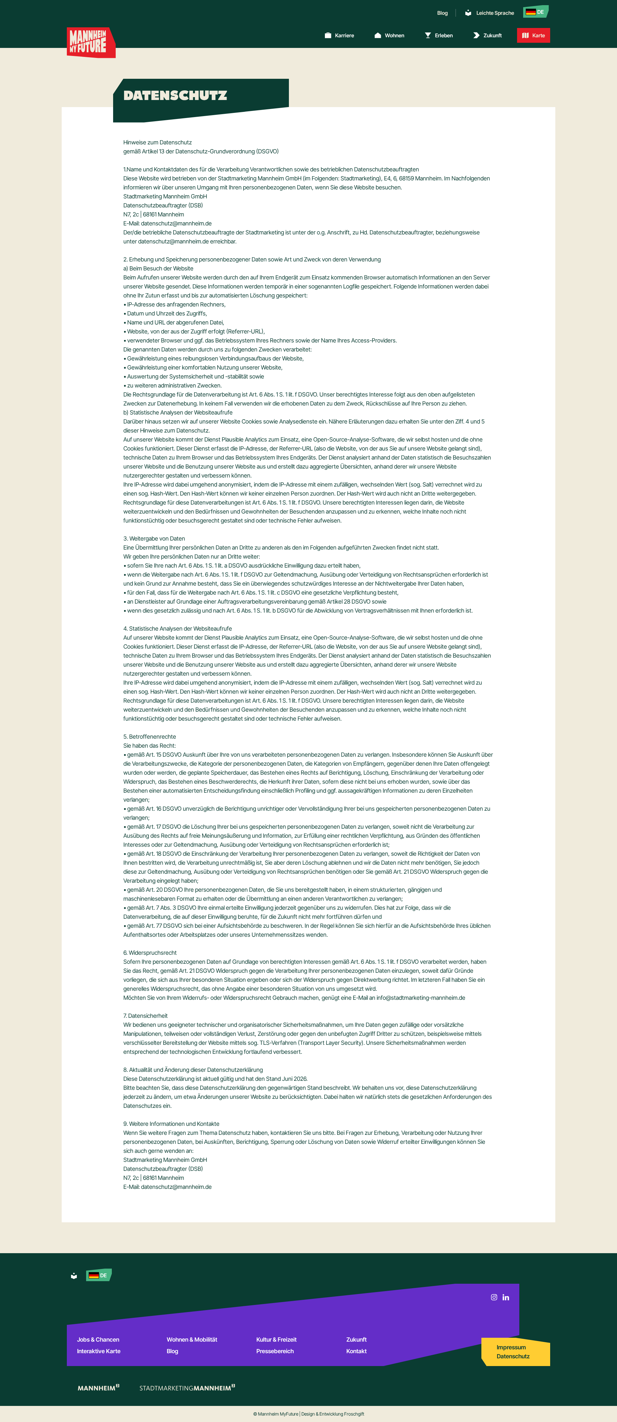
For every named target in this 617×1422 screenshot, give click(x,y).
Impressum (511, 1347)
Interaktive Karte (99, 1351)
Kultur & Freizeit (276, 1339)
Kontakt (356, 1351)
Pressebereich (275, 1351)
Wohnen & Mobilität (192, 1339)
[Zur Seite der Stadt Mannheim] (98, 1387)
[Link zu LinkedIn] (506, 1297)
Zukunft (356, 1339)
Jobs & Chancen (98, 1339)
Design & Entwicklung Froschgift (332, 1414)
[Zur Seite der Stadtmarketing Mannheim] (187, 1387)
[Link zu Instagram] (494, 1297)
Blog (442, 13)
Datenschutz (513, 1356)
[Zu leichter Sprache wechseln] (74, 1276)
